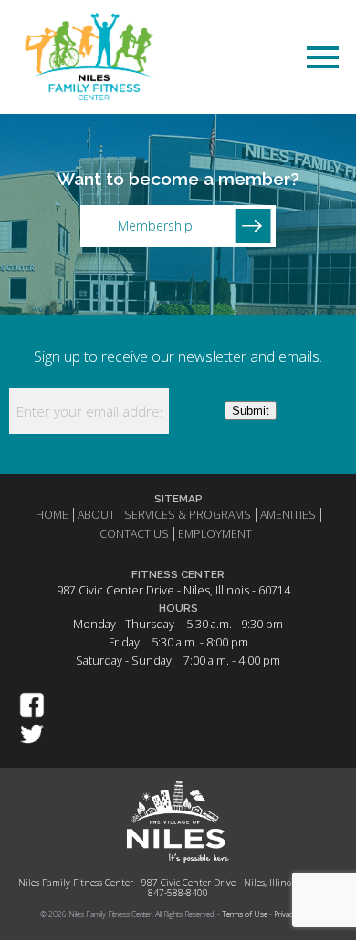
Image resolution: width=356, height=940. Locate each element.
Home (52, 515)
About (96, 515)
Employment (215, 534)
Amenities (288, 515)
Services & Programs (187, 515)
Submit (250, 411)
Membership (155, 225)
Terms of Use (244, 914)
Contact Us (134, 534)
